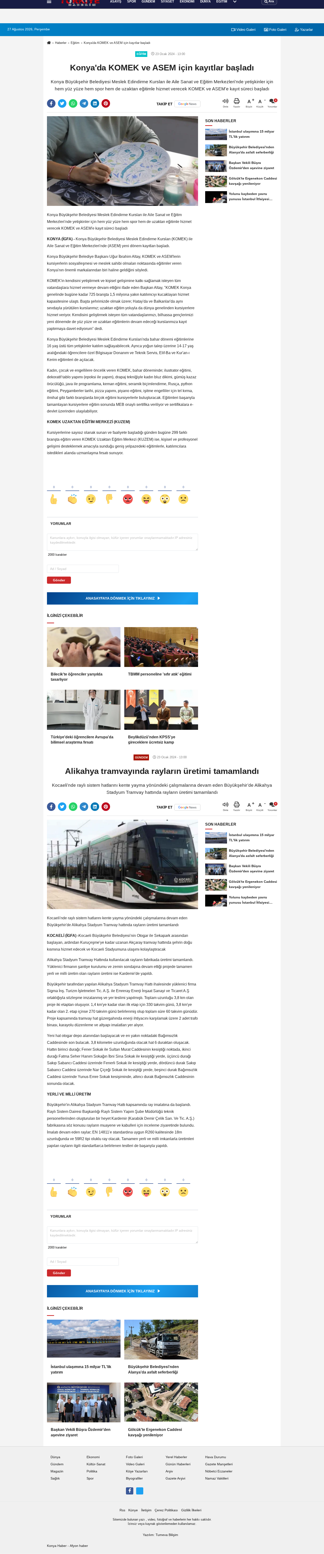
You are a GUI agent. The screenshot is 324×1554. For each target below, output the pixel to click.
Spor (90, 1478)
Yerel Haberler (176, 1457)
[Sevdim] (91, 491)
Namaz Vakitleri (216, 1478)
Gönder (59, 580)
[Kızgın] (128, 491)
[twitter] (62, 103)
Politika (92, 1471)
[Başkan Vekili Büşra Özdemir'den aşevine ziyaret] (83, 1402)
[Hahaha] (146, 491)
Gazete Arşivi (175, 1478)
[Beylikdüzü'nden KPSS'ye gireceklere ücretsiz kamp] (161, 710)
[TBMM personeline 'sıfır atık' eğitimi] (161, 647)
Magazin (57, 1471)
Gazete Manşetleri (219, 1464)
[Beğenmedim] (109, 491)
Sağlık (55, 1478)
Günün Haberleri (178, 1464)
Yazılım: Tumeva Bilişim (160, 1535)
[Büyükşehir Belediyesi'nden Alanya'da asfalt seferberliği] (161, 1340)
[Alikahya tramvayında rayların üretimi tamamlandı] (122, 864)
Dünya (55, 1457)
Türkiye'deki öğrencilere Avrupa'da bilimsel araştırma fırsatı (82, 739)
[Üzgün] (183, 491)
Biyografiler (134, 1478)
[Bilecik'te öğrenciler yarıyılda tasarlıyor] (83, 647)
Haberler (60, 43)
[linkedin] (95, 103)
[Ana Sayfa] (49, 43)
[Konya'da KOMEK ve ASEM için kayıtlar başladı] (122, 161)
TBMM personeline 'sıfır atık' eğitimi (159, 674)
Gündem (57, 1464)
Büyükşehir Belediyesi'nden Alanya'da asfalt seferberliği (153, 1369)
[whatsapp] (73, 103)
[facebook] (51, 103)
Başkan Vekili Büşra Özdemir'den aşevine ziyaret (81, 1432)
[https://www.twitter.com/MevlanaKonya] (139, 1490)
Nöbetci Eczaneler (218, 1471)
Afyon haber (79, 1546)
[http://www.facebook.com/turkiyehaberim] (129, 1490)
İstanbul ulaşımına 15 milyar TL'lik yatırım (81, 1369)
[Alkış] (72, 491)
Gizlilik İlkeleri (191, 1510)
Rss (122, 1510)
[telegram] (84, 103)
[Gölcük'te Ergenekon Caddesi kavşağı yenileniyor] (161, 1402)
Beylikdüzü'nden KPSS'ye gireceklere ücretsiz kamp (151, 739)
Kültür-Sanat (96, 1464)
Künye (133, 1510)
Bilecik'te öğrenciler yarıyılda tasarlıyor (76, 676)
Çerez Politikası (166, 1510)
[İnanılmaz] (165, 491)
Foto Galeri (277, 30)
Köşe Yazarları (137, 1471)
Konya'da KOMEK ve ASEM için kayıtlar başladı (117, 43)
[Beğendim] (54, 491)
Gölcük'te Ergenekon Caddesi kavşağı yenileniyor (155, 1432)
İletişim (146, 1510)
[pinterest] (106, 103)
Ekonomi (93, 1457)
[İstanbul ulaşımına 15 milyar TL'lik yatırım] (83, 1340)
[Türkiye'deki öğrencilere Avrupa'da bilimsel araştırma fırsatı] (83, 710)
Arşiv (169, 1471)
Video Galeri (245, 30)
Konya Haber (57, 1546)
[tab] (60, 523)
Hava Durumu (215, 1457)
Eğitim (75, 43)
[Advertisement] (24, 86)
